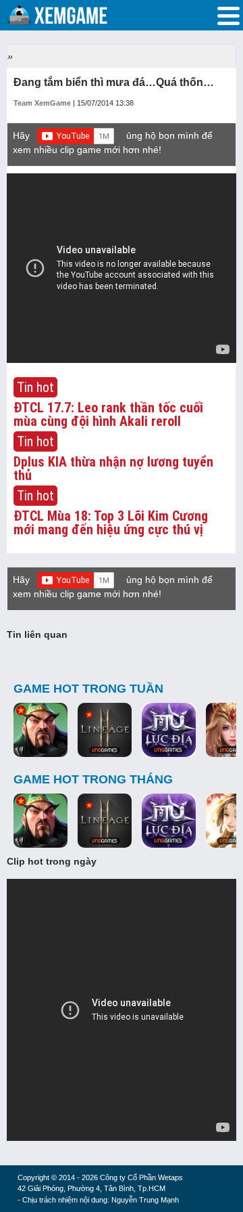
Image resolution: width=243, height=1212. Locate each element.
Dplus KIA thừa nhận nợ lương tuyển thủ (113, 468)
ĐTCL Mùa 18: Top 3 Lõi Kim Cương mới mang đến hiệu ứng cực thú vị (111, 522)
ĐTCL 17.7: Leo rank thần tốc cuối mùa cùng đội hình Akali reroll (108, 414)
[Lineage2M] (105, 730)
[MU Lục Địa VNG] (169, 730)
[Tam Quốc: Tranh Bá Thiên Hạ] (41, 730)
